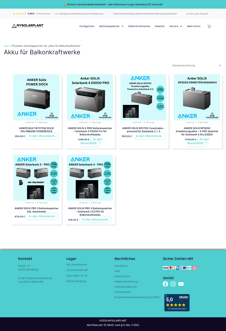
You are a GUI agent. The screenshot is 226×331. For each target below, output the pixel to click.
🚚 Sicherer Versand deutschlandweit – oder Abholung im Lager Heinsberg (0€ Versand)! (113, 4)
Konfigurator (87, 26)
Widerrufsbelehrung (126, 281)
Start (7, 45)
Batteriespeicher (109, 26)
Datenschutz (122, 276)
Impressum (121, 266)
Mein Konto (193, 26)
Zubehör (160, 26)
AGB (117, 271)
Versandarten (123, 292)
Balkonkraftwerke (139, 26)
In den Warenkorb (42, 136)
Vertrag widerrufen (126, 287)
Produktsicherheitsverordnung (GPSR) (137, 297)
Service (173, 26)
